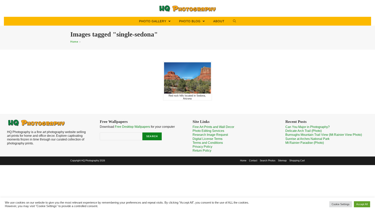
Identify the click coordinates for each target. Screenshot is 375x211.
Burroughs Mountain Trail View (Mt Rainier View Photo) (323, 134)
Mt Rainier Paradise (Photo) (304, 142)
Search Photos (267, 160)
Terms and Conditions (208, 142)
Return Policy (202, 150)
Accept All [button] (362, 204)
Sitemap (282, 160)
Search (152, 136)
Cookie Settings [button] (341, 204)
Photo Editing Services (208, 130)
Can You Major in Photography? (307, 127)
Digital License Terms (207, 138)
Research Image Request (210, 134)
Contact (253, 160)
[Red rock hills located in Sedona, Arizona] (187, 78)
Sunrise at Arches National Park (307, 138)
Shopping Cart (297, 160)
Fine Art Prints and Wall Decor (213, 127)
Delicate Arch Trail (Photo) (303, 130)
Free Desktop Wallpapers (132, 126)
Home (74, 41)
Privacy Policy (202, 146)
